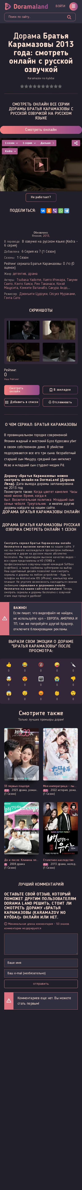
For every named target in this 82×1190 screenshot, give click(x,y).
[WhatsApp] (60, 210)
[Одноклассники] (49, 210)
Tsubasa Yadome (29, 280)
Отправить (41, 984)
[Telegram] (66, 210)
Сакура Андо (58, 288)
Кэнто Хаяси (24, 284)
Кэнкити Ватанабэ (33, 288)
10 (60, 86)
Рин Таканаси (44, 284)
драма (33, 274)
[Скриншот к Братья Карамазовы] (23, 330)
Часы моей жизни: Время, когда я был (40, 496)
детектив (19, 274)
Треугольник (36, 504)
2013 (46, 235)
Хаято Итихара (54, 280)
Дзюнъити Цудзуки (33, 294)
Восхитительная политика (31, 500)
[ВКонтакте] (43, 210)
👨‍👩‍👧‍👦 (41, 681)
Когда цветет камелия (51, 492)
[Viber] (54, 210)
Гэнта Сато (12, 298)
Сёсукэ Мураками (62, 294)
